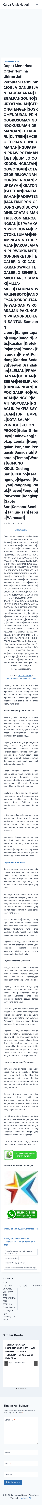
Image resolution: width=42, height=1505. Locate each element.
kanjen (8, 523)
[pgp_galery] (21, 529)
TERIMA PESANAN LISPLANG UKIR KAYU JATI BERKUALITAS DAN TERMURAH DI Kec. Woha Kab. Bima (20, 1351)
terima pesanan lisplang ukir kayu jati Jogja (20, 1267)
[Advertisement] (21, 31)
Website (8, 1474)
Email (8, 1463)
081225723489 (24, 675)
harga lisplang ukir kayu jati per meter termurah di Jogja (19, 1252)
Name (8, 1452)
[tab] (16, 1388)
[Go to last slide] (6, 1363)
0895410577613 (28, 679)
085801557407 (12, 679)
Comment (10, 1420)
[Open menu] (37, 4)
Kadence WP (26, 1498)
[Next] (36, 1363)
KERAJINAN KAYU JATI (12, 61)
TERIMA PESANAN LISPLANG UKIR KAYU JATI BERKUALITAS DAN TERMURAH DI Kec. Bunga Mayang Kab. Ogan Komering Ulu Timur (9, 1299)
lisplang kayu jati (11, 1258)
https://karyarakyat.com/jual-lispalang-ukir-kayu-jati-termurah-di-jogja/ (20, 1242)
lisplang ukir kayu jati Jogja (15, 1263)
